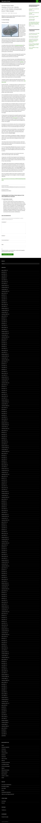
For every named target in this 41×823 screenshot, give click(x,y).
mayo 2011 (3, 619)
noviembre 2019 (4, 424)
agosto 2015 (4, 522)
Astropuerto (4, 749)
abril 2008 (3, 689)
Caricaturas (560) (32, 19)
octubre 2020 (4, 403)
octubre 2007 (4, 701)
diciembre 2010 (4, 628)
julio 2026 (3, 272)
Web (2, 244)
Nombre (3, 235)
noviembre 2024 (4, 310)
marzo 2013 (3, 577)
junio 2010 (3, 640)
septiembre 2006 (4, 726)
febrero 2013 (4, 579)
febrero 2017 (4, 487)
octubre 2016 (4, 495)
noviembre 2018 (4, 447)
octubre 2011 (4, 609)
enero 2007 (3, 718)
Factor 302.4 (4, 788)
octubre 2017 (4, 472)
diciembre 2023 (4, 331)
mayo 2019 (3, 436)
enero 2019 (3, 443)
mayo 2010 (3, 642)
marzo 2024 (3, 325)
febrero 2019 (4, 441)
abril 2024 (3, 323)
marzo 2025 (3, 302)
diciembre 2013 (4, 560)
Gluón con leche (4, 758)
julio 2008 (3, 684)
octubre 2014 (4, 541)
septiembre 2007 (4, 703)
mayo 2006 (3, 733)
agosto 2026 (4, 270)
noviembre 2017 (4, 470)
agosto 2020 (4, 407)
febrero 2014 (4, 556)
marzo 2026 (3, 279)
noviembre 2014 (4, 539)
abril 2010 (3, 644)
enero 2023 (3, 352)
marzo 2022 (3, 371)
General (12, 5)
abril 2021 (3, 392)
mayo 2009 (3, 665)
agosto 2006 (4, 728)
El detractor (4, 754)
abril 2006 (3, 735)
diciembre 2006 (4, 720)
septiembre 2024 (4, 314)
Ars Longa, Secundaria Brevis (6, 784)
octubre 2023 (4, 335)
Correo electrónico (5, 240)
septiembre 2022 (4, 359)
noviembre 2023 (4, 333)
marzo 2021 (3, 394)
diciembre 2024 (4, 308)
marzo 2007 (3, 714)
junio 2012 (3, 594)
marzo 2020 (3, 417)
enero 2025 (3, 306)
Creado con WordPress (5, 821)
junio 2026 (3, 274)
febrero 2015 (4, 533)
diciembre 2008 (4, 674)
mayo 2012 (3, 596)
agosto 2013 (4, 567)
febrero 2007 (4, 716)
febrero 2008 (4, 693)
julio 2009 (3, 661)
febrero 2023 (4, 350)
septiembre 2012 (4, 588)
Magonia (3, 768)
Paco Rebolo (4, 801)
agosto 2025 (4, 293)
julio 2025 (3, 295)
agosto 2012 (4, 590)
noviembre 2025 (4, 287)
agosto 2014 (4, 544)
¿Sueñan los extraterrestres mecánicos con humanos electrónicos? (33, 40)
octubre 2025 (4, 289)
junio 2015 (3, 525)
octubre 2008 (4, 678)
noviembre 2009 (4, 653)
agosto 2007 (4, 705)
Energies (21, 61)
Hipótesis (3, 760)
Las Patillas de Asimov (5, 764)
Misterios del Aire (4, 771)
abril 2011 (3, 621)
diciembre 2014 (4, 537)
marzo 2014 (3, 554)
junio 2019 (3, 434)
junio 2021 (3, 388)
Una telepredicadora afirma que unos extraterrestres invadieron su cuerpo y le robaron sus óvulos (34, 23)
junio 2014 (3, 548)
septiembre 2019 (4, 428)
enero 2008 (3, 695)
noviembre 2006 (4, 722)
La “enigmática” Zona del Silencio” (34, 34)
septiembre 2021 (4, 382)
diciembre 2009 (4, 651)
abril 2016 (3, 506)
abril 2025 (3, 300)
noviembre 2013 (4, 562)
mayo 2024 (3, 321)
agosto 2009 (4, 659)
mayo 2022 (3, 367)
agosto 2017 (4, 476)
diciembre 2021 (4, 377)
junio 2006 (3, 731)
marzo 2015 (3, 531)
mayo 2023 (3, 344)
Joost (30, 47)
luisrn (10, 13)
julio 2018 (3, 455)
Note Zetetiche (4, 773)
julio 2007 (3, 707)
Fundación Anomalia (5, 816)
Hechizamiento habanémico (6, 792)
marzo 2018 (3, 462)
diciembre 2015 (4, 514)
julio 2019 (3, 432)
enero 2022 (3, 375)
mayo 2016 (3, 504)
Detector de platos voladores (34, 37)
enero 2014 (3, 558)
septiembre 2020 (4, 405)
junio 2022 (3, 365)
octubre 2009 (4, 655)
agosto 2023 (4, 338)
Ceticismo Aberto (5, 752)
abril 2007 (3, 712)
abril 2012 (3, 598)
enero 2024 (3, 329)
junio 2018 (3, 457)
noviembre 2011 (4, 607)
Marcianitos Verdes (6, 1)
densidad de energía (19, 45)
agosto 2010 (4, 636)
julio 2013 (3, 569)
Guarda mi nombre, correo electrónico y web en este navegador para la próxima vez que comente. (13, 251)
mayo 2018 (3, 459)
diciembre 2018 (4, 445)
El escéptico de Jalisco (5, 786)
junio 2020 (3, 411)
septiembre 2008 (4, 680)
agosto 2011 (4, 613)
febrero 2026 (4, 281)
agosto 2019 (4, 430)
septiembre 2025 (4, 291)
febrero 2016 (4, 510)
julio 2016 (3, 501)
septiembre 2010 (4, 634)
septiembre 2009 (4, 657)
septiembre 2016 (4, 497)
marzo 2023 (3, 348)
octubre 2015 (4, 518)
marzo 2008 (3, 691)
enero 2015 (3, 535)
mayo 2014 (3, 550)
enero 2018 (3, 466)
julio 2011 (3, 615)
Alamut (3, 745)
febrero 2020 (4, 419)
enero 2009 (3, 672)
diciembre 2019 (4, 422)
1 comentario (14, 13)
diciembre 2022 (4, 354)
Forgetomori (4, 756)
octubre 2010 (4, 632)
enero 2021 (3, 398)
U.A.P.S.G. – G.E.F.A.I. (5, 775)
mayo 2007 (3, 710)
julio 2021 (3, 386)
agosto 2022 (4, 361)
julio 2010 (3, 638)
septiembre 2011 (4, 611)
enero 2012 (3, 604)
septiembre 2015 (4, 520)
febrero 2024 (4, 327)
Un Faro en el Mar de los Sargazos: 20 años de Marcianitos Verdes (34, 44)
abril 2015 (3, 529)
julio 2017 (3, 478)
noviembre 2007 (4, 699)
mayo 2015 (3, 527)
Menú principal (39, 1)
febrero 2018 (4, 464)
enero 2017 (3, 489)
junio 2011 (3, 617)
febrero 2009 (4, 670)
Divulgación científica (6, 5)
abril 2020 (3, 415)
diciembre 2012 (4, 583)
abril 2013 (3, 575)
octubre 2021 (4, 380)
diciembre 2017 (4, 468)
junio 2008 (3, 686)
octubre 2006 (4, 724)
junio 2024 (3, 319)
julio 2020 (3, 409)
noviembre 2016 (4, 493)
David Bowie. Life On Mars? (6, 190)
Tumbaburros (4, 809)
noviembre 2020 (4, 401)
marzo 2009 (3, 668)
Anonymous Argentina (5, 747)
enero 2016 (3, 512)
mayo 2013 (3, 573)
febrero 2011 (4, 625)
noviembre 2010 (4, 630)
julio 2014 (3, 546)
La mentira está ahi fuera (6, 762)
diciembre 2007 (4, 697)
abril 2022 (3, 369)
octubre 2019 (4, 426)
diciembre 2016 (4, 491)
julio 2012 (3, 592)
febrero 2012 (4, 602)
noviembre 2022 (4, 356)
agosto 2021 (4, 384)
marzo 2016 (3, 508)
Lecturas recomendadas (6, 766)
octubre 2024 (4, 312)
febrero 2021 (4, 396)
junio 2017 (3, 480)
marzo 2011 (3, 623)
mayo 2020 (3, 413)
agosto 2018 (4, 453)
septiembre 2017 (4, 474)
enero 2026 (3, 283)
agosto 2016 (4, 499)
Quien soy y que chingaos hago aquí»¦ (8, 794)
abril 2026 (3, 277)
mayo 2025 (3, 298)
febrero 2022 (4, 373)
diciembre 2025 (4, 285)
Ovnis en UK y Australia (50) (33, 16)
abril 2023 (3, 346)
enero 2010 (3, 649)
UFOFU (3, 777)
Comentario (4, 221)
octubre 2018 (4, 449)
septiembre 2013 (4, 565)
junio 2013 (3, 571)
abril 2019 (3, 438)
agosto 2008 (4, 682)
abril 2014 (3, 552)
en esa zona (15, 117)
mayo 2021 (3, 390)
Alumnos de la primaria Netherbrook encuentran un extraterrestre (13, 186)
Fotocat (3, 790)
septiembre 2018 (4, 451)
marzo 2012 (3, 600)
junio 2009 (3, 663)
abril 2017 (3, 483)
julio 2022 (3, 363)
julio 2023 (3, 340)
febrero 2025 (4, 304)
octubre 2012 (4, 586)
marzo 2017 (3, 485)
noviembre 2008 (4, 676)
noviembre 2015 (4, 516)
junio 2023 (3, 342)
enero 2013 (3, 581)
